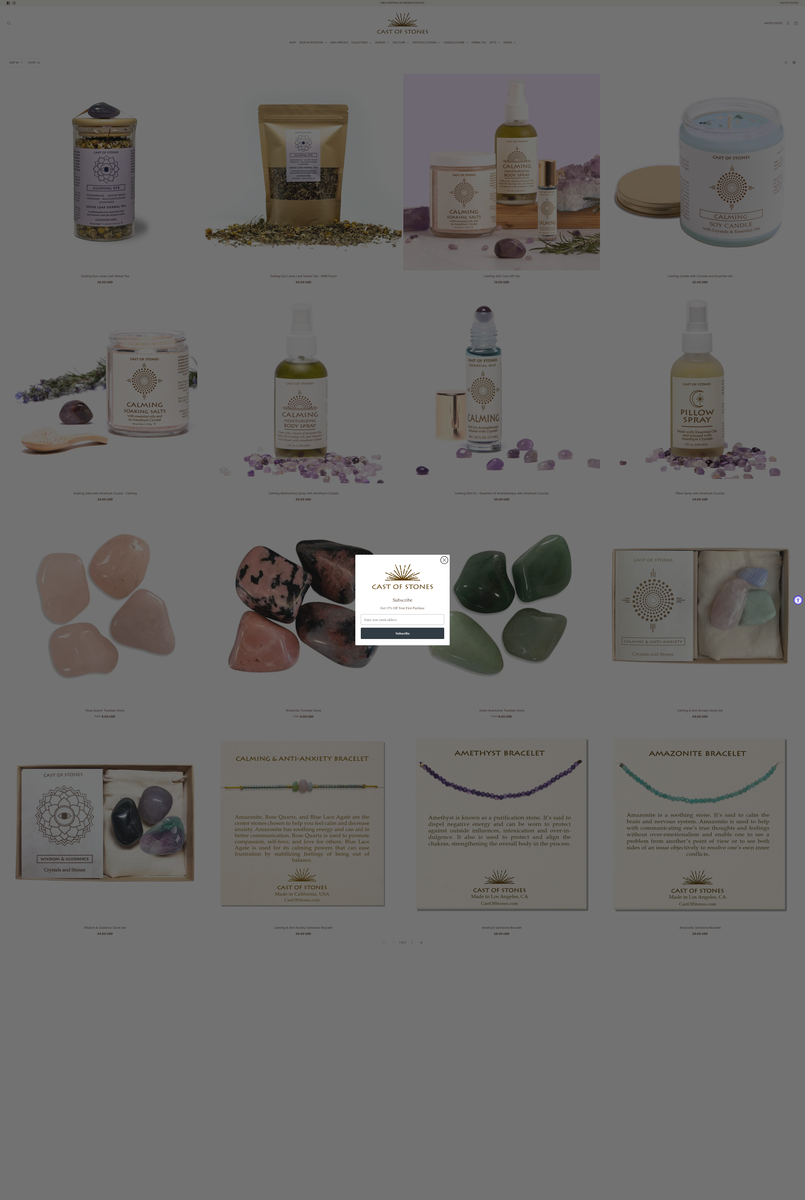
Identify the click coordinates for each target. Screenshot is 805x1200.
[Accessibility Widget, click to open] (798, 600)
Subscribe (403, 633)
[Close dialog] (444, 560)
